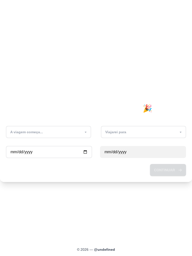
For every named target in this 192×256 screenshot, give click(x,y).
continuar (164, 170)
